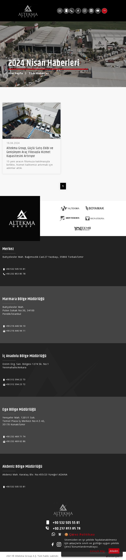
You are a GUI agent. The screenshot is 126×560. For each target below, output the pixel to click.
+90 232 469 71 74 (15, 436)
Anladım (114, 550)
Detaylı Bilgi (97, 550)
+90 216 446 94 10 (15, 325)
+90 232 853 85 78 (15, 273)
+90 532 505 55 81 (15, 268)
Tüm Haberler (39, 73)
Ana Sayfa (15, 73)
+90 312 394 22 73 (15, 379)
